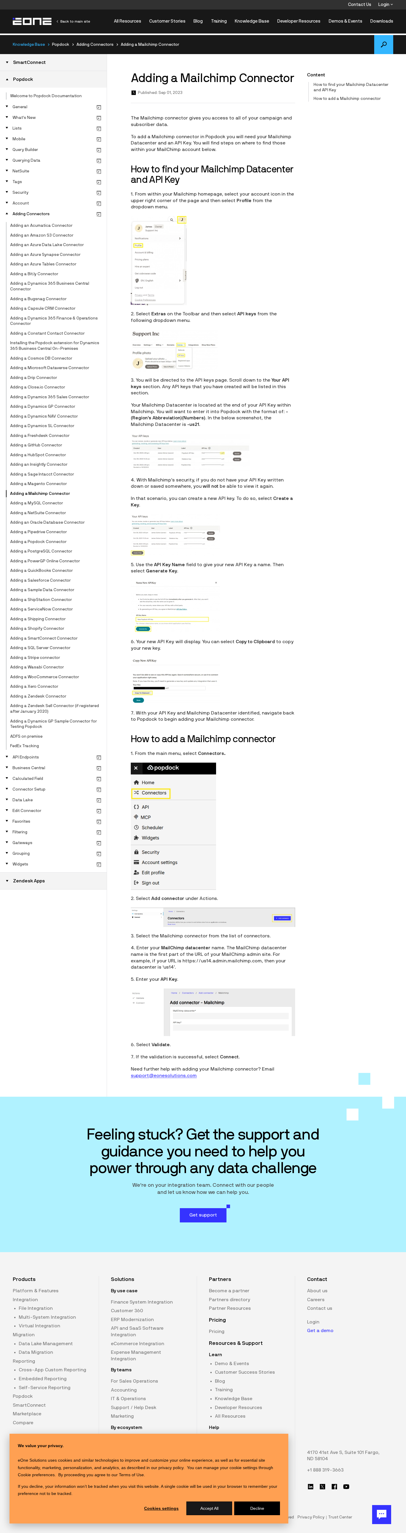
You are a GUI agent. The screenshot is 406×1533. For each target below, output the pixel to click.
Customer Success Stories (245, 1372)
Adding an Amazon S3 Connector (41, 235)
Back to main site (75, 21)
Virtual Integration (39, 1325)
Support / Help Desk (133, 1407)
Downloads (381, 21)
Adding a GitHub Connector (36, 445)
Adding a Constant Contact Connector (47, 333)
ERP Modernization (132, 1319)
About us (317, 1290)
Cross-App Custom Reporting (52, 1369)
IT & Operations (128, 1398)
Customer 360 (127, 1310)
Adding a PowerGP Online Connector (45, 561)
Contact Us (359, 4)
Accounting (124, 1390)
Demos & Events (345, 21)
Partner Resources (230, 1308)
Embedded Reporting (43, 1378)
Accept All (209, 1508)
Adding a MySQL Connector (36, 503)
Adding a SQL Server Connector (40, 648)
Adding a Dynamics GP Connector (42, 407)
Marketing (122, 1416)
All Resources (127, 21)
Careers (316, 1299)
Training (219, 21)
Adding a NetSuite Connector (38, 513)
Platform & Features (36, 1290)
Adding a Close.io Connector (37, 387)
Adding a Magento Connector (38, 484)
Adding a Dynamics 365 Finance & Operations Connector (54, 321)
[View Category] (99, 107)
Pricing (216, 1331)
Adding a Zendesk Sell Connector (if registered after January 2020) (54, 709)
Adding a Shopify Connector (37, 629)
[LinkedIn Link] (310, 1486)
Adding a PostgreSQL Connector (41, 551)
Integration (25, 1299)
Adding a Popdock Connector (38, 542)
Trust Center (340, 1517)
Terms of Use (131, 1474)
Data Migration (36, 1352)
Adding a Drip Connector (33, 378)
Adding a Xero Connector (34, 686)
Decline (257, 1508)
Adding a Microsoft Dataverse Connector (49, 368)
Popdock (23, 1396)
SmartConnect (29, 1405)
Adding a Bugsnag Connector (38, 299)
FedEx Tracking (24, 746)
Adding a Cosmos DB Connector (41, 358)
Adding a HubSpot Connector (38, 455)
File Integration (36, 1308)
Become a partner (229, 1290)
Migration (23, 1334)
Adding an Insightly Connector (38, 464)
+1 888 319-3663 (325, 1470)
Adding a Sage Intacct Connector (42, 474)
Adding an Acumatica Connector (41, 226)
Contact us (319, 1308)
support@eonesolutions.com (164, 1075)
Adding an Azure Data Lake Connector (47, 245)
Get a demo (320, 1330)
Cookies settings (161, 1508)
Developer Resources (298, 21)
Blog (198, 21)
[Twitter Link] (322, 1486)
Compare (23, 1422)
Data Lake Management (46, 1343)
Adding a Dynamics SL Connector (42, 426)
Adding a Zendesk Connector (38, 696)
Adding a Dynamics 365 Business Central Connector (49, 286)
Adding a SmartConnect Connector (44, 638)
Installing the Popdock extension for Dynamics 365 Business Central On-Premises (54, 346)
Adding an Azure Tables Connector (43, 264)
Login (384, 4)
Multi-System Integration (47, 1317)
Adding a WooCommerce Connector (44, 677)
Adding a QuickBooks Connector (41, 571)
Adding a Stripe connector (35, 658)
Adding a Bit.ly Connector (34, 274)
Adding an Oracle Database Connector (47, 522)
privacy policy (170, 1467)
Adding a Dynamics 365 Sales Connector (49, 397)
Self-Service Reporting (44, 1387)
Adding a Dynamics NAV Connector (44, 416)
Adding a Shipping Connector (38, 619)
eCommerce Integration (137, 1343)
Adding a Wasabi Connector (37, 667)
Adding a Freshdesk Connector (40, 436)
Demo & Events (232, 1363)
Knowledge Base (252, 21)
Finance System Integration (142, 1302)
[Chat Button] (381, 1514)
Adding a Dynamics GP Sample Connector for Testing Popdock (53, 724)
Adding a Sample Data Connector (42, 590)
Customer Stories (167, 21)
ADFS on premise (26, 736)
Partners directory (229, 1299)
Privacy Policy (311, 1517)
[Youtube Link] (346, 1486)
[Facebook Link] (334, 1486)
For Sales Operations (134, 1381)
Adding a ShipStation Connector (41, 600)
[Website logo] (32, 21)
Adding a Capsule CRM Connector (42, 308)
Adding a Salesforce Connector (40, 580)
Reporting (24, 1361)
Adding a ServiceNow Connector (41, 609)
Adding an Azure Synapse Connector (45, 255)
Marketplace (27, 1413)
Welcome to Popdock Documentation (46, 96)
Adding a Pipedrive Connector (38, 532)
